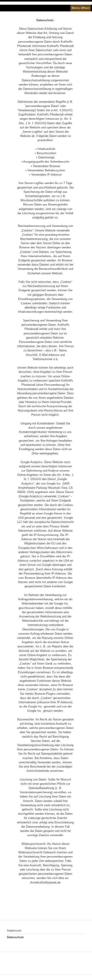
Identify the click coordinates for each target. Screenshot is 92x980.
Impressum (14, 930)
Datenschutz (15, 937)
